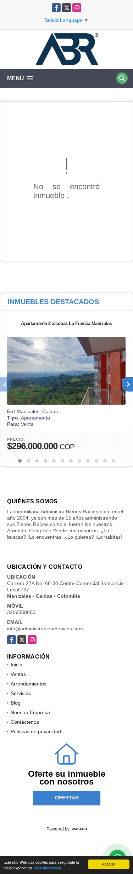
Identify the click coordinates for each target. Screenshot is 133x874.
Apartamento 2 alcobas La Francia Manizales (66, 323)
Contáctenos (25, 722)
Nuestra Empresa (30, 712)
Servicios (21, 693)
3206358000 (21, 612)
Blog (16, 703)
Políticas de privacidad (36, 731)
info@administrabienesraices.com (45, 628)
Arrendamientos (28, 684)
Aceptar (108, 864)
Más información (47, 867)
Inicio (16, 664)
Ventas (18, 674)
